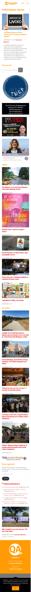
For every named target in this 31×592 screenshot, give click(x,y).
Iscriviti (5, 478)
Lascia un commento (8, 536)
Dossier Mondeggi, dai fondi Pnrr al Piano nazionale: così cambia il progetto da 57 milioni (15, 362)
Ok (15, 588)
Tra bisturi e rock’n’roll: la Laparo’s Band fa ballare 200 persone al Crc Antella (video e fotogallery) (15, 416)
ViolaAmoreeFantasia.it (12, 484)
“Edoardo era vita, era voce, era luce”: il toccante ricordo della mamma (14, 389)
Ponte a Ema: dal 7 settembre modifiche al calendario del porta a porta (15, 278)
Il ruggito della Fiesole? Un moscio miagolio (16, 498)
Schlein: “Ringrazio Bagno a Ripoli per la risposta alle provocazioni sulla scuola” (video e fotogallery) (14, 447)
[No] (29, 585)
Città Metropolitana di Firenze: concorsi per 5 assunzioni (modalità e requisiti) (15, 34)
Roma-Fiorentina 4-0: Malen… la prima (14, 489)
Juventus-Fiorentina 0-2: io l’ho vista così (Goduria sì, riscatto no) (15, 502)
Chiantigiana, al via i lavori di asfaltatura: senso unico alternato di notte (15, 188)
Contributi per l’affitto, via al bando (13, 300)
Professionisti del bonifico (11, 487)
